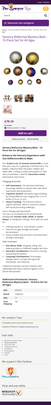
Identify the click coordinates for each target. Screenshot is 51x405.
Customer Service (10, 347)
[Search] (45, 15)
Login (39, 2)
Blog (5, 355)
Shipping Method (10, 343)
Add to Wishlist (33, 139)
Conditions (8, 349)
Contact (7, 353)
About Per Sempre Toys (13, 340)
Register (46, 2)
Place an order (9, 345)
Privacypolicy (9, 351)
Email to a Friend (18, 139)
